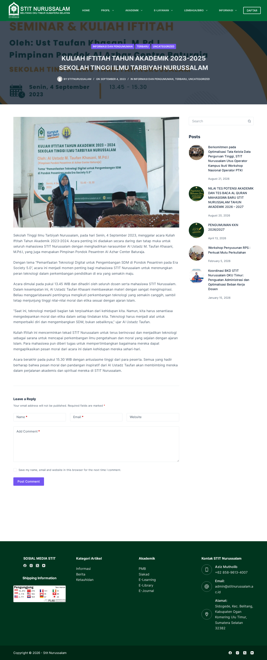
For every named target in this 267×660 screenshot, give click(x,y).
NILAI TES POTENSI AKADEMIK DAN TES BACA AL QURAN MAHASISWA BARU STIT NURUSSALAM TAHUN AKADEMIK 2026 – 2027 (231, 198)
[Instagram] (31, 565)
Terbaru (143, 46)
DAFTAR (252, 10)
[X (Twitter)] (37, 565)
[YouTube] (43, 565)
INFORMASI (226, 10)
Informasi (83, 568)
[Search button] (249, 121)
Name (21, 417)
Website (136, 417)
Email (78, 417)
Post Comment (29, 481)
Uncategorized (163, 46)
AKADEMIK (132, 10)
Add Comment (28, 431)
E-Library (146, 585)
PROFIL (105, 10)
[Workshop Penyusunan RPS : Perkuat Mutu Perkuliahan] (196, 253)
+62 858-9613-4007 (231, 572)
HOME (86, 10)
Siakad (144, 574)
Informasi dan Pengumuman (113, 46)
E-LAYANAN (161, 10)
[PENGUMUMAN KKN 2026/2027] (196, 230)
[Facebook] (24, 565)
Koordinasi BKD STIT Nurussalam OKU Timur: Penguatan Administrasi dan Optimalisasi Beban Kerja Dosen (228, 280)
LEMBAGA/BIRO (194, 10)
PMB (142, 568)
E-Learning (147, 580)
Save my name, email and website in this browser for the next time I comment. (70, 470)
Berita (80, 574)
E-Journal (146, 591)
